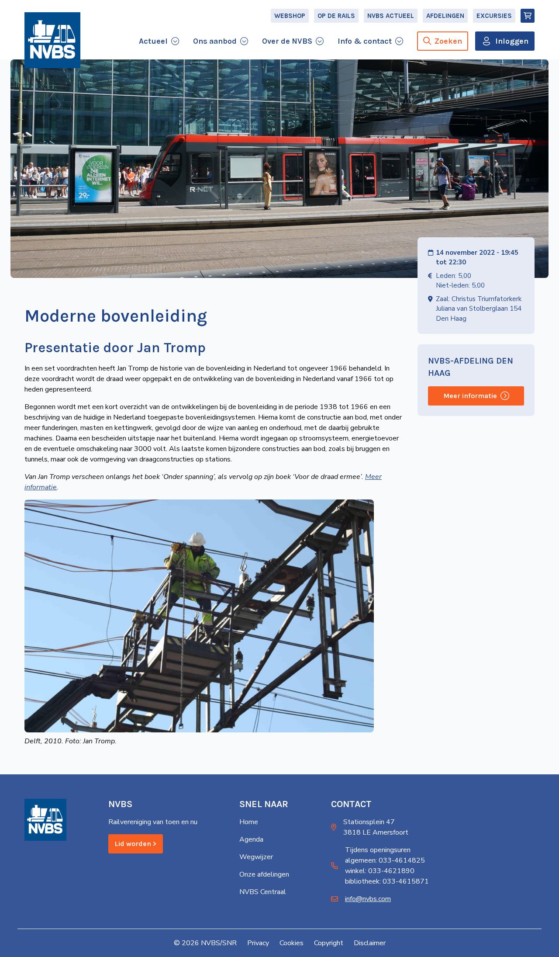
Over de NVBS (287, 41)
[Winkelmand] (528, 16)
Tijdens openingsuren (378, 850)
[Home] (52, 40)
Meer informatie (470, 396)
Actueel (153, 41)
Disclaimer (370, 943)
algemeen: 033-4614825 (385, 860)
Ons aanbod (215, 41)
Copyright (328, 943)
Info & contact (365, 41)
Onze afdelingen (264, 874)
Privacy (258, 943)
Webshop (289, 16)
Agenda (251, 839)
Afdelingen (445, 16)
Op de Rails (336, 16)
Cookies (292, 943)
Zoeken (448, 41)
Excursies (494, 16)
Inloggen (511, 41)
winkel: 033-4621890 (379, 871)
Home (248, 822)
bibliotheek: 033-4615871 (387, 881)
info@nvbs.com (368, 899)
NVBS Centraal (262, 892)
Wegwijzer (256, 857)
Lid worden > (135, 843)
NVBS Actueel (390, 16)
